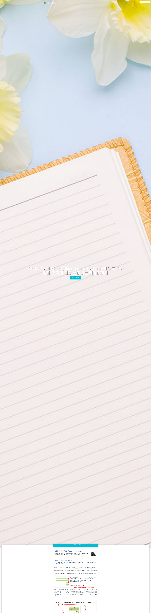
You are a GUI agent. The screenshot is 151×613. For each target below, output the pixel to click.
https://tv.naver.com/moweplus (61, 550)
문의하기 (77, 2)
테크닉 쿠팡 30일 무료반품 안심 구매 (63, 560)
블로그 (81, 2)
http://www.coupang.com (60, 558)
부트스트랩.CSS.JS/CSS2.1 (75, 544)
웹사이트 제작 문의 (66, 2)
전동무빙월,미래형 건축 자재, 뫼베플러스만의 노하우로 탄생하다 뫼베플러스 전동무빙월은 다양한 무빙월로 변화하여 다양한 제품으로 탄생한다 (71, 554)
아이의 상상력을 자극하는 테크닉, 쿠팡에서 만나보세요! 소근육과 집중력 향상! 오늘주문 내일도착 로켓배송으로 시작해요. (75, 563)
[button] (106, 3)
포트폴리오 (73, 2)
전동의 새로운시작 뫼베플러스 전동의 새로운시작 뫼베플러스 (69, 552)
